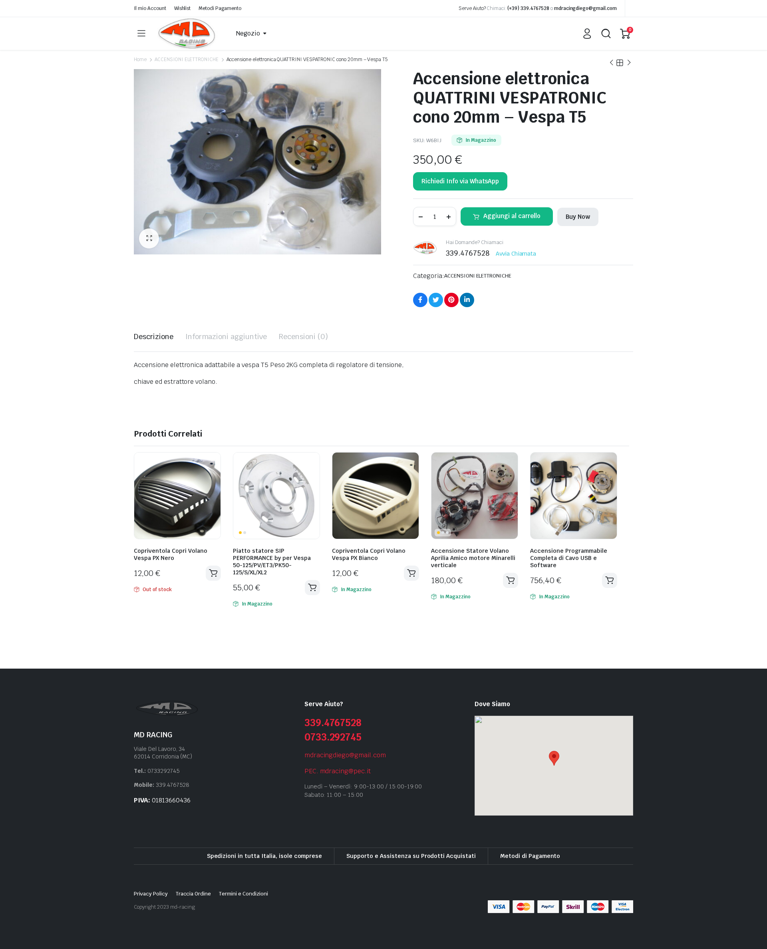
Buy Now (578, 216)
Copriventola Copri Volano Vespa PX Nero (170, 554)
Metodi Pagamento (220, 8)
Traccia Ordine (193, 893)
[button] (149, 238)
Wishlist (182, 8)
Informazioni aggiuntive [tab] (226, 336)
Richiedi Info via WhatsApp (460, 181)
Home (140, 59)
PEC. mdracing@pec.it (337, 771)
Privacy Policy (151, 893)
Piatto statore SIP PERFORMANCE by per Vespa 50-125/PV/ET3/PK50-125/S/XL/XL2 (272, 561)
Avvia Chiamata (516, 253)
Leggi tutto (213, 573)
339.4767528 (333, 723)
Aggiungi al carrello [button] (312, 587)
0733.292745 (333, 737)
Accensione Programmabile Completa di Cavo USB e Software (568, 558)
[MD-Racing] (187, 34)
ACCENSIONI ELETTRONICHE (187, 59)
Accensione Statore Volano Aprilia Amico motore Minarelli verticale (473, 558)
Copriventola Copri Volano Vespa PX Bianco (368, 554)
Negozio (248, 33)
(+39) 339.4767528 (528, 8)
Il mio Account (150, 8)
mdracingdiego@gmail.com (585, 8)
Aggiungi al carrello (511, 216)
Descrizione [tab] (153, 336)
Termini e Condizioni (243, 893)
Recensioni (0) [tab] (303, 336)
